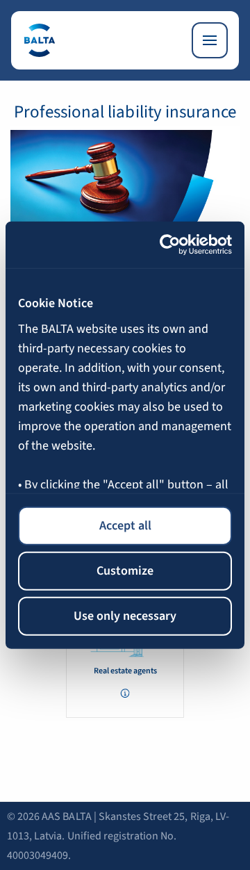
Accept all (125, 525)
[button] (125, 693)
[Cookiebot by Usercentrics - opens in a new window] (175, 245)
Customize (125, 570)
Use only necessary (125, 615)
